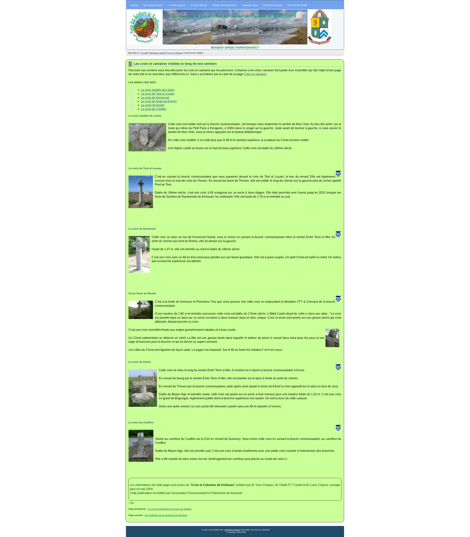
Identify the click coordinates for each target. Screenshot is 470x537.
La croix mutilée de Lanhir (157, 89)
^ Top (131, 502)
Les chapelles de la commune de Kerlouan (165, 515)
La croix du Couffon (153, 109)
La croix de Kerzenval (155, 97)
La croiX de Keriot (152, 105)
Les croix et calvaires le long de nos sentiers (169, 509)
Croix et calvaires (174, 53)
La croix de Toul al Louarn (157, 93)
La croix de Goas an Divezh (159, 101)
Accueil (144, 53)
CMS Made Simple (232, 530)
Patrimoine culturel (157, 53)
